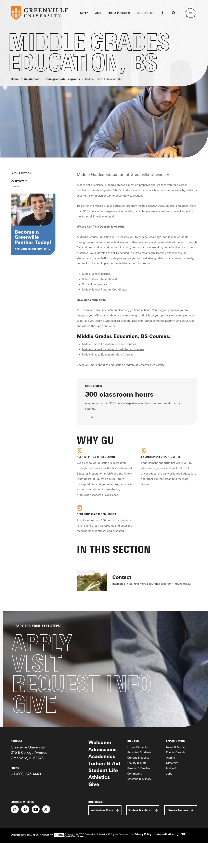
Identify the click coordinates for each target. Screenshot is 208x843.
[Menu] (190, 13)
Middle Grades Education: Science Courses (109, 344)
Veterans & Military (139, 778)
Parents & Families (138, 768)
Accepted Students (139, 752)
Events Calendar (176, 752)
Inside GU (172, 768)
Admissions (102, 749)
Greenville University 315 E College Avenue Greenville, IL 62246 (29, 752)
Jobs (169, 773)
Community (134, 773)
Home (15, 79)
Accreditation (165, 834)
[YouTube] (36, 809)
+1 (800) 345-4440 (26, 774)
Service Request (178, 810)
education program (123, 364)
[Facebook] (25, 809)
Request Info (145, 13)
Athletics (99, 777)
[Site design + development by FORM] (37, 835)
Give (34, 704)
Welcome (99, 742)
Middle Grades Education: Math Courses (107, 354)
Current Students (138, 757)
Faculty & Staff (136, 762)
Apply (84, 13)
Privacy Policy (142, 834)
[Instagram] (15, 809)
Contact (16, 186)
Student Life (103, 770)
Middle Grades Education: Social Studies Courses (113, 349)
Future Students (137, 747)
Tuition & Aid (104, 763)
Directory (172, 762)
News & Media (175, 747)
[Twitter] (46, 809)
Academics (31, 79)
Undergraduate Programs (62, 79)
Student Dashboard (140, 810)
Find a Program (119, 13)
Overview (17, 180)
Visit (98, 13)
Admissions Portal (102, 810)
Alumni (170, 757)
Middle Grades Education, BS (103, 79)
